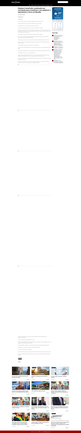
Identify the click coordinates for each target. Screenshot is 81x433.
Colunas (51, 5)
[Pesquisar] (69, 2)
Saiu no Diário (43, 5)
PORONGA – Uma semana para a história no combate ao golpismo (58, 61)
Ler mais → (28, 379)
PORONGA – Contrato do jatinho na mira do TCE (58, 47)
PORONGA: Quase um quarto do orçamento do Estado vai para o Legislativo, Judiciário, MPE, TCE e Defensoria (58, 43)
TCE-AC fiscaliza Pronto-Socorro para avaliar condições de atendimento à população (58, 37)
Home (29, 5)
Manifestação (47, 5)
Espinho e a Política (34, 5)
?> (14, 371)
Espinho (39, 5)
